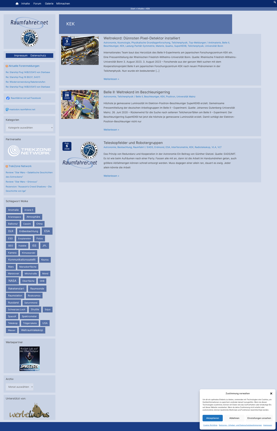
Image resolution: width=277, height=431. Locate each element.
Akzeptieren (212, 418)
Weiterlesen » (111, 79)
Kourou (45, 259)
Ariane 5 (28, 210)
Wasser (11, 330)
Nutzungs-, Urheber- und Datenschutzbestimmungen (240, 425)
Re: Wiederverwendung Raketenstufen (25, 81)
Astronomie (110, 42)
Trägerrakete (30, 323)
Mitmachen (63, 3)
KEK (122, 45)
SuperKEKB (180, 45)
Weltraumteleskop (32, 330)
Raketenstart (16, 288)
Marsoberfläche (27, 266)
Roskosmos (34, 295)
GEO (10, 245)
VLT (220, 147)
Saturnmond (30, 302)
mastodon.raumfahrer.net (22, 109)
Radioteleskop (202, 147)
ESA (47, 231)
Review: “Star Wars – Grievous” (22, 181)
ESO (10, 238)
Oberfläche (28, 281)
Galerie (49, 3)
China (39, 223)
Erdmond (159, 147)
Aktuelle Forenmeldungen (24, 65)
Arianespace (14, 216)
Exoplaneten (24, 238)
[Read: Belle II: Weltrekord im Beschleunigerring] (80, 104)
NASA (12, 280)
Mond (45, 273)
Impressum (267, 425)
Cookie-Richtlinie (210, 425)
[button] (271, 393)
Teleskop (13, 323)
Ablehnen (234, 418)
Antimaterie (214, 42)
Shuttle (35, 309)
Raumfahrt (139, 147)
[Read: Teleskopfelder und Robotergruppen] (80, 154)
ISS (34, 245)
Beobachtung (124, 147)
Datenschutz (38, 55)
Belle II (225, 42)
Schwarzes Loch (16, 309)
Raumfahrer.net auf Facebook (26, 98)
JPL (44, 245)
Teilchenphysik (180, 42)
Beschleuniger (111, 45)
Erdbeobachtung (28, 231)
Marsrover (13, 273)
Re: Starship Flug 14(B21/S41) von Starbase (28, 72)
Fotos (40, 238)
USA (44, 323)
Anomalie (13, 209)
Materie (160, 45)
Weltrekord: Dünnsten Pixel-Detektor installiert (142, 38)
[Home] (17, 3)
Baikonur (13, 223)
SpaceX (12, 316)
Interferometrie (179, 147)
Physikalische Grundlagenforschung (150, 42)
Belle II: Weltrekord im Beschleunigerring (137, 92)
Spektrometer (29, 316)
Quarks (169, 45)
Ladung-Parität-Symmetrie (140, 45)
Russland (13, 302)
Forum (37, 3)
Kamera (12, 252)
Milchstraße (31, 273)
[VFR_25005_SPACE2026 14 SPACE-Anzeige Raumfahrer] (29, 358)
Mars (11, 266)
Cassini (27, 223)
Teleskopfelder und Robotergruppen (133, 143)
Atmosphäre (33, 216)
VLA (214, 147)
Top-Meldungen (197, 42)
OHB (42, 281)
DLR (10, 231)
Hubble (22, 245)
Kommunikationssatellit (21, 259)
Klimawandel (28, 252)
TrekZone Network (20, 166)
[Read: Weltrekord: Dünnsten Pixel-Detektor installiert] (80, 50)
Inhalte (25, 3)
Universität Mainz (185, 96)
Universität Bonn (214, 45)
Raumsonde (37, 288)
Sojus (47, 309)
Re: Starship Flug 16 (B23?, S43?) (23, 77)
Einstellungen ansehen (259, 418)
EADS (150, 147)
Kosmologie (123, 42)
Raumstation (15, 295)
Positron (170, 96)
